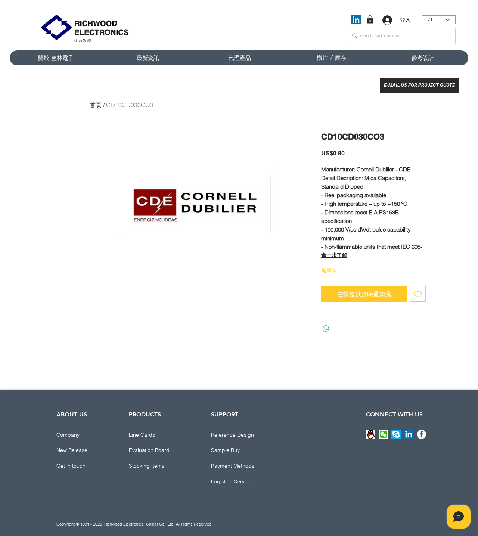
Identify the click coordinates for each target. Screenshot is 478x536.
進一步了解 (334, 255)
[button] (370, 19)
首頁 (96, 105)
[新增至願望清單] (418, 294)
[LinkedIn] (356, 19)
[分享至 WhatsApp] (326, 328)
